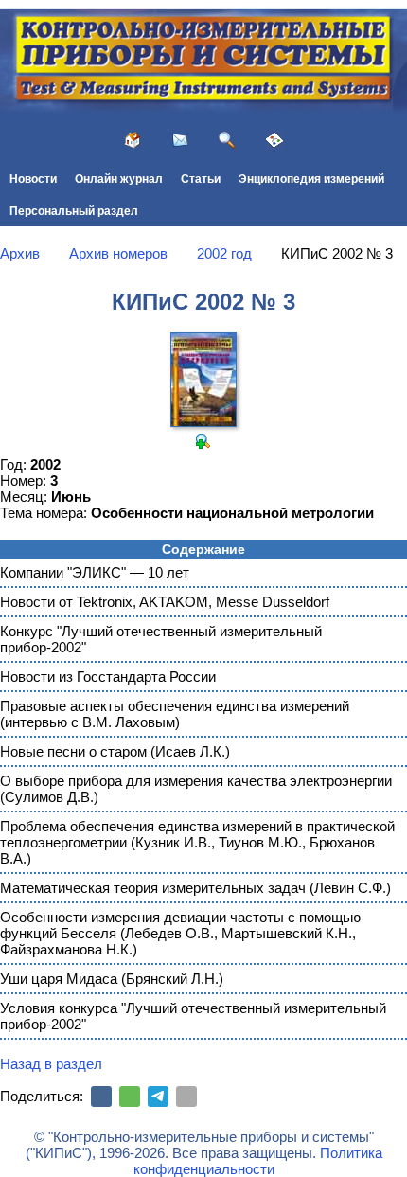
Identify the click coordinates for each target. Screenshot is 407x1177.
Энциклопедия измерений (311, 179)
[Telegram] (158, 1096)
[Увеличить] (203, 441)
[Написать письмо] (179, 140)
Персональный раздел (73, 211)
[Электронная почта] (186, 1096)
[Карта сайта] (274, 140)
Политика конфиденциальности (257, 1161)
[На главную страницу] (132, 140)
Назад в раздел (51, 1064)
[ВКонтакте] (101, 1096)
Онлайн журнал (119, 179)
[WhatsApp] (129, 1096)
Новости (33, 179)
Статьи (201, 179)
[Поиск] (227, 140)
